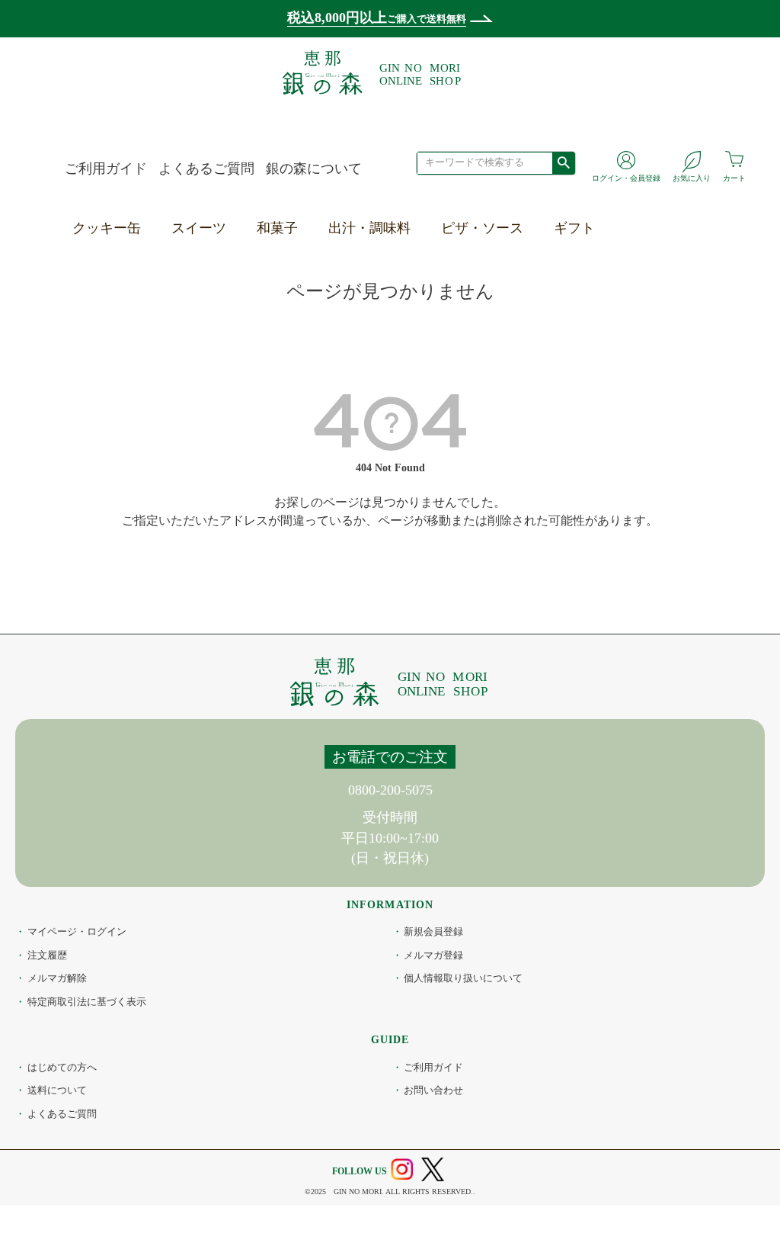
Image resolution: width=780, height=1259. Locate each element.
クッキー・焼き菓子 (235, 258)
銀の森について (314, 168)
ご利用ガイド (106, 168)
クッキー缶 (106, 228)
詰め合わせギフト (611, 399)
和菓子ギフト (597, 293)
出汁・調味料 (369, 228)
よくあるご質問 (206, 168)
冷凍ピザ (470, 258)
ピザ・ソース (482, 228)
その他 (194, 399)
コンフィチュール (228, 329)
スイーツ (198, 228)
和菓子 (277, 228)
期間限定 (201, 364)
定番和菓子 (293, 293)
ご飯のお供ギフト (611, 364)
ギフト (574, 228)
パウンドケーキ (222, 293)
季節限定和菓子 (307, 258)
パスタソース (484, 293)
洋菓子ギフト (597, 258)
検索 (563, 162)
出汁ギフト (590, 329)
